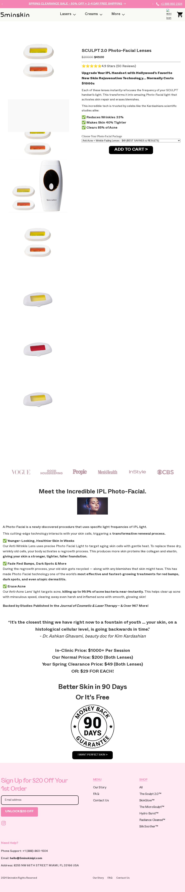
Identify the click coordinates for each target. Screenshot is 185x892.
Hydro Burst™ (148, 814)
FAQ (96, 794)
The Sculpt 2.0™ (150, 794)
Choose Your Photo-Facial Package (102, 136)
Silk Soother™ (148, 827)
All (141, 788)
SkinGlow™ (146, 801)
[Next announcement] (153, 4)
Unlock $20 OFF (19, 812)
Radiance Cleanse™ (152, 820)
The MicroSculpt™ (151, 807)
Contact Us (101, 801)
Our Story (99, 788)
